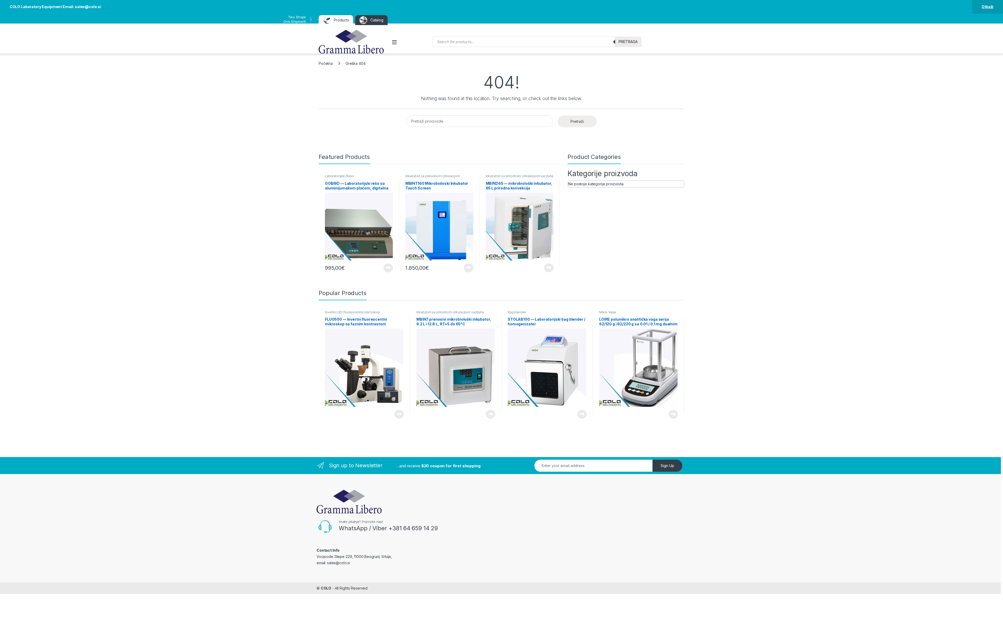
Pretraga (628, 41)
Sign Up (667, 465)
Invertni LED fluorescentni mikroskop (352, 312)
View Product (386, 267)
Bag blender (517, 312)
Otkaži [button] (987, 6)
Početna (326, 63)
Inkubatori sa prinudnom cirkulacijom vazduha (432, 177)
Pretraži (577, 121)
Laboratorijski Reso (339, 176)
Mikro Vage (607, 312)
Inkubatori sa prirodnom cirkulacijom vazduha (519, 176)
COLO (326, 588)
